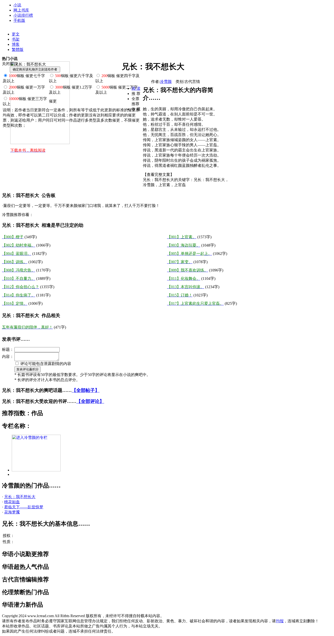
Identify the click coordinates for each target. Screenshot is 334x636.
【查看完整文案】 (158, 174)
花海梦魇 (12, 512)
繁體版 (17, 49)
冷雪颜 (166, 82)
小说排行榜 (23, 15)
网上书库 (21, 10)
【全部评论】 (90, 401)
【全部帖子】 (86, 390)
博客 (16, 44)
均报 (280, 621)
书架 (16, 39)
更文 (16, 34)
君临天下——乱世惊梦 (23, 507)
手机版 (19, 20)
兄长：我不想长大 (19, 497)
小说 (17, 5)
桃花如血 (12, 502)
